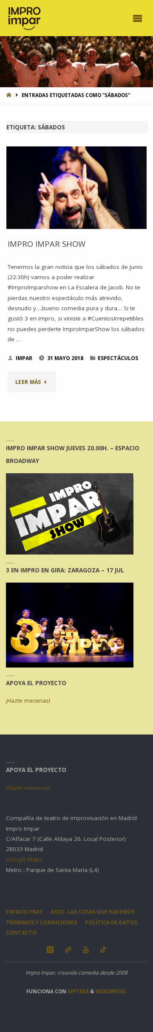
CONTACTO (21, 932)
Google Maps (24, 859)
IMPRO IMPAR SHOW (46, 243)
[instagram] (50, 949)
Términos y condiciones (41, 922)
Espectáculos (118, 358)
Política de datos (111, 922)
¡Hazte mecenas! (28, 700)
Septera (77, 991)
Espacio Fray (24, 911)
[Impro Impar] (24, 18)
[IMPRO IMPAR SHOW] (76, 187)
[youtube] (86, 949)
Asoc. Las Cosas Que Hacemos (92, 911)
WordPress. (111, 991)
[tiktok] (103, 949)
